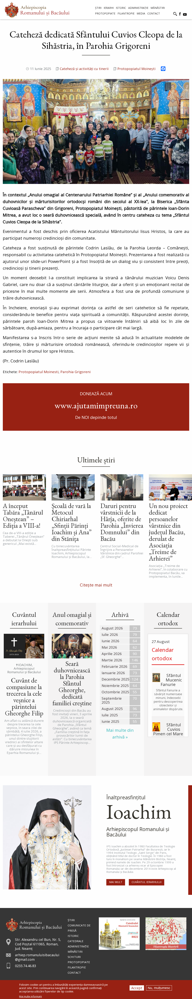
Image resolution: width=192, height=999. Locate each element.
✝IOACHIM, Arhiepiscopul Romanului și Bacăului (24, 668)
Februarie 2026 (114, 666)
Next (185, 131)
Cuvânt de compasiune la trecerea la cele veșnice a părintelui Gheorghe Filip (24, 696)
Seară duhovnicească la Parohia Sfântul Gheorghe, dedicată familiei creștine (72, 683)
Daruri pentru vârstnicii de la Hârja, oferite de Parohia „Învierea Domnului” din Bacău (121, 522)
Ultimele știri (96, 459)
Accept (136, 988)
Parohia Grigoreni (75, 371)
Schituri (74, 957)
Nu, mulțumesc (159, 988)
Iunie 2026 (110, 640)
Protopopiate (79, 962)
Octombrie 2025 (115, 692)
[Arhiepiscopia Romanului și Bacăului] (34, 924)
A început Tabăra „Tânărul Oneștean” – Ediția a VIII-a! (23, 515)
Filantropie (77, 967)
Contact (74, 972)
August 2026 (112, 628)
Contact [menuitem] (153, 13)
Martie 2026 (112, 660)
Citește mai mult (96, 585)
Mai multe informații (30, 996)
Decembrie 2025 (115, 679)
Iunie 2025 (110, 721)
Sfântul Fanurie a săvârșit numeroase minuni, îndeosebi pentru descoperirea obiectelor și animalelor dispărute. (168, 699)
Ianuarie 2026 (113, 672)
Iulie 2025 (110, 715)
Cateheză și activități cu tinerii (84, 68)
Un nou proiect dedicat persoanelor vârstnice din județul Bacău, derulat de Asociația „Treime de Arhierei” (168, 532)
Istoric (73, 936)
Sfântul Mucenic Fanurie (171, 680)
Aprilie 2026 (112, 653)
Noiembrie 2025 (115, 685)
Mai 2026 (109, 647)
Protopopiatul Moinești (136, 68)
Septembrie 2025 (112, 700)
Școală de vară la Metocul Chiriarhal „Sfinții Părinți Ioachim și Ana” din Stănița (72, 522)
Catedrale (75, 941)
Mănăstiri (75, 951)
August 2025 (112, 708)
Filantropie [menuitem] (126, 13)
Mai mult (115, 882)
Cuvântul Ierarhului (146, 882)
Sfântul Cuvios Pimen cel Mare (168, 729)
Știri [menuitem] (98, 8)
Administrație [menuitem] (138, 8)
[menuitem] (37, 10)
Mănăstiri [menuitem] (158, 8)
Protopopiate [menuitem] (105, 13)
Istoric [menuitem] (121, 8)
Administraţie (78, 946)
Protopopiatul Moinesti (38, 371)
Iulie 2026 (110, 634)
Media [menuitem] (141, 13)
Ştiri (71, 920)
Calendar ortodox (163, 654)
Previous (7, 131)
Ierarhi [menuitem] (109, 8)
